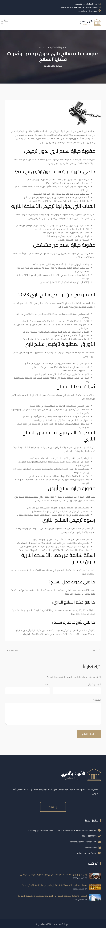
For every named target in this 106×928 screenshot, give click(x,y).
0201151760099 (89, 836)
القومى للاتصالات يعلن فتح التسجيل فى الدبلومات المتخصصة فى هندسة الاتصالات (52, 896)
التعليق (97, 700)
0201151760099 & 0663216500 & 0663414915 (79, 7)
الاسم (47, 684)
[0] (2, 22)
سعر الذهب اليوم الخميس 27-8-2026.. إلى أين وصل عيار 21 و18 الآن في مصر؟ (54, 885)
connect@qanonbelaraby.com (86, 4)
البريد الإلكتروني (94, 684)
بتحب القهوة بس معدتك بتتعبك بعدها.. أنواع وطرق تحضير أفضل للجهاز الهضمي (53, 874)
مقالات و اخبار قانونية (53, 66)
